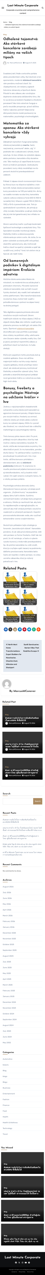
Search (7, 794)
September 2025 (10, 950)
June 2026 (7, 898)
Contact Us (14, 1271)
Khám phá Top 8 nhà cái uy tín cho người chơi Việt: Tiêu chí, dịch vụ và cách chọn (21, 1241)
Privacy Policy (22, 1271)
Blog (5, 34)
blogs (5, 1076)
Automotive (7, 1059)
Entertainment (9, 1094)
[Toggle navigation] (3, 8)
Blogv (5, 1082)
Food (5, 1111)
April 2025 (7, 979)
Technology (7, 1128)
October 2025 (8, 944)
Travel (5, 1134)
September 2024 (10, 1019)
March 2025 (8, 985)
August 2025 (8, 956)
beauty (6, 1065)
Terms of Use (30, 1271)
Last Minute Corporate (22, 5)
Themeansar (33, 1269)
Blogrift (26, 1269)
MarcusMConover (16, 63)
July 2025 (7, 962)
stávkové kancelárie (25, 328)
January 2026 (8, 927)
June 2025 (7, 967)
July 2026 (7, 892)
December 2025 (9, 933)
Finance (6, 1105)
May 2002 (7, 1043)
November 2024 (9, 1008)
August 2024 (8, 1025)
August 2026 (8, 887)
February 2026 (9, 921)
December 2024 (9, 1002)
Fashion (6, 1099)
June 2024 (7, 1037)
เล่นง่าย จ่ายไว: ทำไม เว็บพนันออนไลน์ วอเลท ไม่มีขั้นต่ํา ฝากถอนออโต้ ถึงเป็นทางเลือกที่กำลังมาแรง (22, 746)
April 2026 (7, 910)
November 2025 (9, 939)
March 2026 (8, 916)
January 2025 (8, 996)
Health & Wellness (10, 1123)
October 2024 (8, 1014)
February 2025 (9, 991)
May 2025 (7, 973)
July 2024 (7, 1031)
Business (6, 1088)
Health (5, 1117)
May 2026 (7, 904)
